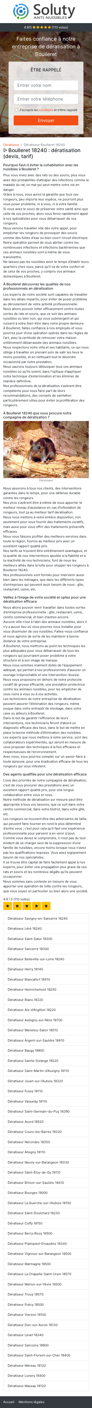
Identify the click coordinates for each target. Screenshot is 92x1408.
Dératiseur (11, 145)
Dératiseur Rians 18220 (25, 1000)
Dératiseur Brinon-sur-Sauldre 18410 (36, 1183)
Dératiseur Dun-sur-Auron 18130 (33, 1325)
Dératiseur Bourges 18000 (27, 1193)
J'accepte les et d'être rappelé (48, 110)
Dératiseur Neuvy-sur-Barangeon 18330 (38, 1162)
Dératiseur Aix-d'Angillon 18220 (32, 1010)
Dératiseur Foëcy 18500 (26, 1305)
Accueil (8, 1402)
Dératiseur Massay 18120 (27, 1386)
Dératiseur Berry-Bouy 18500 (30, 1233)
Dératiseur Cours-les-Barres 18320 (35, 1132)
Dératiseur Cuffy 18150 (25, 1223)
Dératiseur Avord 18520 (25, 1122)
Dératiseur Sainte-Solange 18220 (33, 1061)
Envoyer (46, 120)
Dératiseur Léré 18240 (25, 928)
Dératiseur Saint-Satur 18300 (30, 939)
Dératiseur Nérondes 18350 (29, 1142)
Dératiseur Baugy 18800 (26, 1050)
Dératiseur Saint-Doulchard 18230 (34, 1213)
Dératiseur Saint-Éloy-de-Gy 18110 (34, 1172)
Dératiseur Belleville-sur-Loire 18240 (36, 959)
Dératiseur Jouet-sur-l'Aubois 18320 (35, 1081)
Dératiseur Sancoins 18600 (28, 1345)
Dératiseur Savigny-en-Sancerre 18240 (38, 918)
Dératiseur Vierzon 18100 (27, 1315)
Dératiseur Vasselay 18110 (27, 1101)
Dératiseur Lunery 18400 (26, 1376)
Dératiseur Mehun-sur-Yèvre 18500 (34, 1284)
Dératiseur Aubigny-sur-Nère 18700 (35, 1020)
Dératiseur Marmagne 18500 (29, 1264)
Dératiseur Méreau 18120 (27, 1366)
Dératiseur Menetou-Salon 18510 (33, 1030)
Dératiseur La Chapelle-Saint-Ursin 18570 (39, 1274)
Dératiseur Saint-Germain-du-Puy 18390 (39, 1111)
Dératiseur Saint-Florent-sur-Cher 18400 (39, 1355)
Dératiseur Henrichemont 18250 (32, 989)
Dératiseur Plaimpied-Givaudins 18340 (37, 1244)
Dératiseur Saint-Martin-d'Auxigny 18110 (38, 1071)
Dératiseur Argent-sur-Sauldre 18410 (36, 1040)
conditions (46, 110)
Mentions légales (32, 1402)
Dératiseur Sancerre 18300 (28, 949)
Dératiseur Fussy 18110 (25, 1091)
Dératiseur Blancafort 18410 (29, 979)
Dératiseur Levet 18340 (25, 1335)
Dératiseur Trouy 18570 (25, 1294)
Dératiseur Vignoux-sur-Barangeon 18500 (39, 1254)
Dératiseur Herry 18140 (25, 969)
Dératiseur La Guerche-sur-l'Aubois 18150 (39, 1203)
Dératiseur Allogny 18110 (26, 1152)
